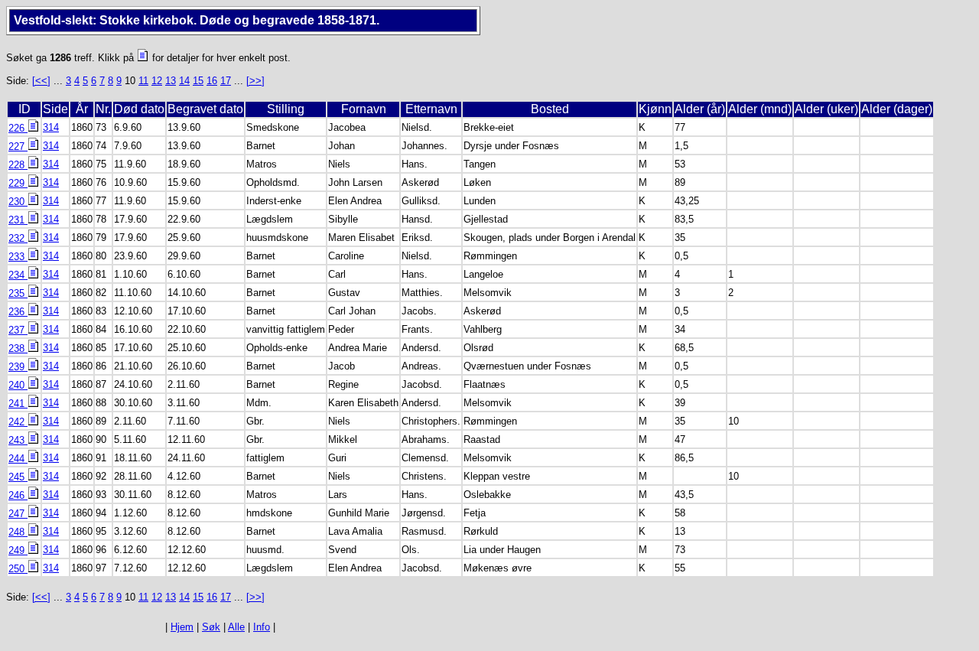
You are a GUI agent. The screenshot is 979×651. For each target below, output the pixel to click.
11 (143, 80)
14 (184, 80)
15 (198, 80)
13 (170, 80)
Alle (236, 627)
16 (212, 80)
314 (51, 127)
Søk (211, 627)
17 (225, 80)
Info (261, 627)
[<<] (41, 80)
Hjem (182, 627)
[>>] (255, 80)
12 (156, 80)
